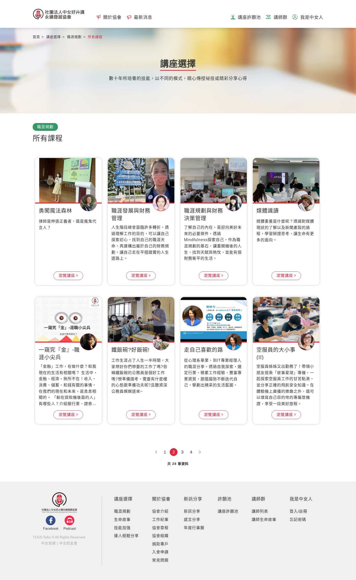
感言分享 (192, 519)
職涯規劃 (122, 511)
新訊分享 (193, 499)
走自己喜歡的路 (203, 350)
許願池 (225, 499)
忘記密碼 (298, 519)
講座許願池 (228, 511)
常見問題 (160, 560)
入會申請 (160, 552)
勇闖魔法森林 (55, 211)
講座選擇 (123, 499)
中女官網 (48, 543)
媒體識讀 (267, 211)
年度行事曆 (194, 528)
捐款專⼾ (160, 544)
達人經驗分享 (126, 536)
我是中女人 (301, 499)
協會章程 (160, 528)
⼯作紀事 (160, 519)
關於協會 (161, 499)
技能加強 (122, 528)
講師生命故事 (264, 519)
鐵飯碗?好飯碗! (130, 350)
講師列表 (260, 511)
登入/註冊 (298, 511)
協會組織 (160, 536)
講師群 (258, 499)
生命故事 (122, 519)
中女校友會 (68, 543)
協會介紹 (160, 511)
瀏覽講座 (67, 276)
